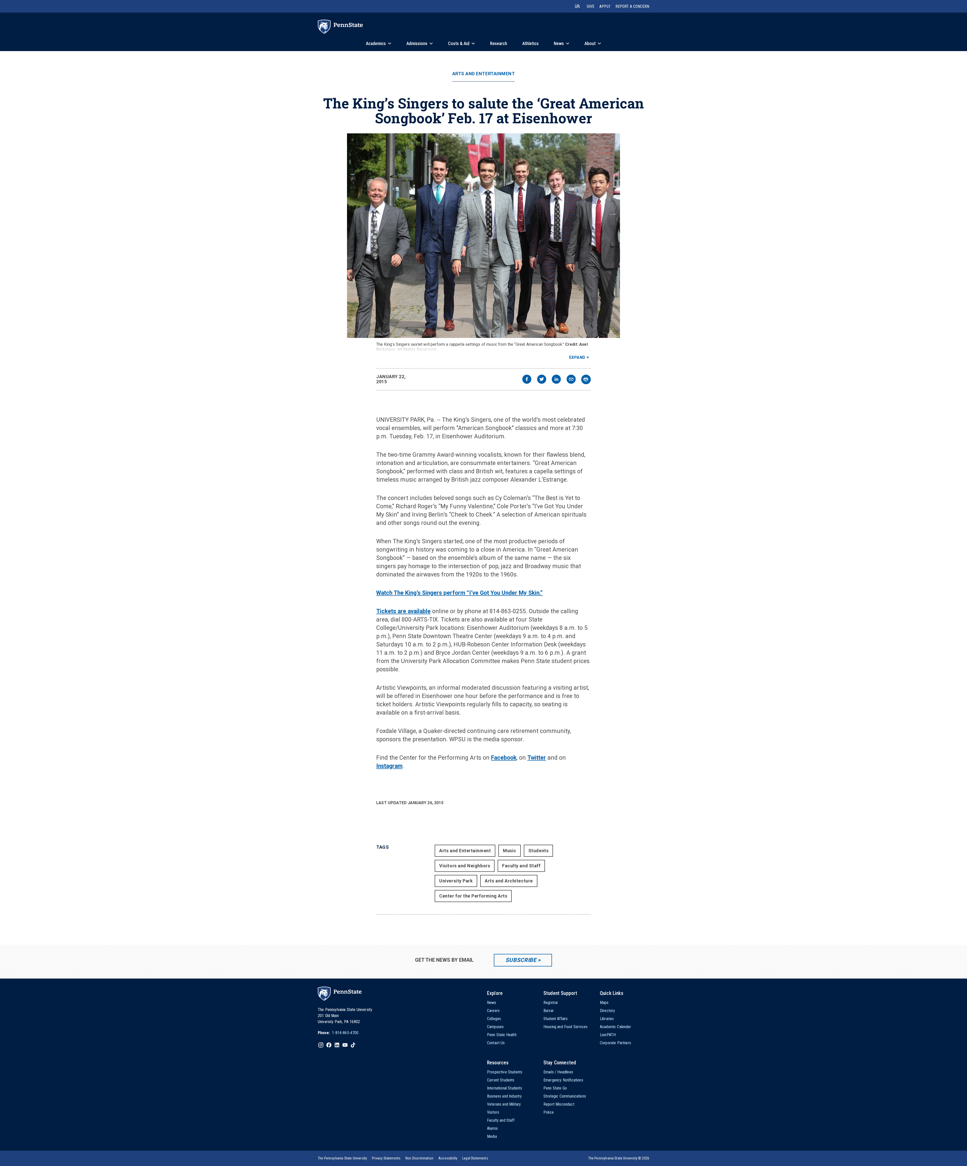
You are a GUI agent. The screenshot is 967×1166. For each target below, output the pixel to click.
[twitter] (541, 380)
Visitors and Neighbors (464, 865)
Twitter (536, 757)
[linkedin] (556, 380)
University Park (456, 880)
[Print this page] (586, 379)
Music (509, 850)
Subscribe (520, 960)
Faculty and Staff (521, 865)
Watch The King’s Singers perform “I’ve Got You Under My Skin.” (459, 593)
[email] (571, 380)
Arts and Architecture (509, 880)
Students (538, 850)
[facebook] (526, 380)
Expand (577, 357)
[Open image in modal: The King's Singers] (483, 235)
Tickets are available (403, 611)
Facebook (503, 757)
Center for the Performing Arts (473, 896)
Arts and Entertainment (483, 73)
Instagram (389, 766)
